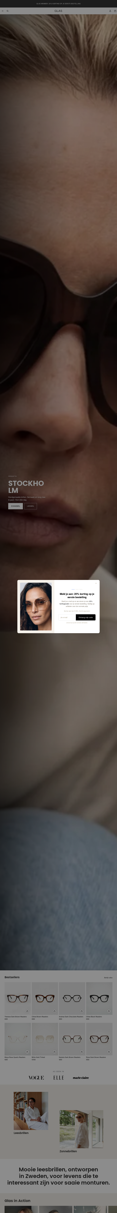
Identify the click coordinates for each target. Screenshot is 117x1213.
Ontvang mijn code (86, 617)
